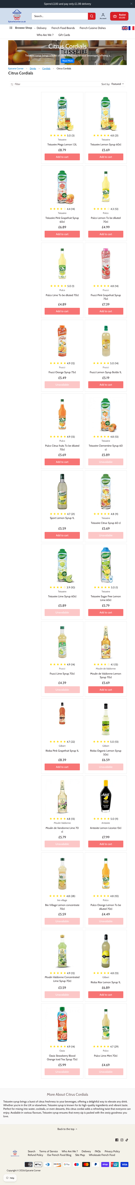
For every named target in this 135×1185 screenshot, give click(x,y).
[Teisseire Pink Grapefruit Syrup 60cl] (62, 186)
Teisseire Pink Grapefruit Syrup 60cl (62, 217)
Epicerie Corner (16, 68)
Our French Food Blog (59, 1155)
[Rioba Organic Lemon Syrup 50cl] (105, 719)
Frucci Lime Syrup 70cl (62, 671)
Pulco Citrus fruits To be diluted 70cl (62, 445)
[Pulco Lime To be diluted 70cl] (62, 264)
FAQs (98, 1151)
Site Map (80, 1155)
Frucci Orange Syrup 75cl (62, 370)
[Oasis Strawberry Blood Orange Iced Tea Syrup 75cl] (62, 1024)
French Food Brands (63, 28)
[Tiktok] (126, 1139)
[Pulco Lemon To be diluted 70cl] (105, 186)
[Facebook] (116, 1139)
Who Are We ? (45, 35)
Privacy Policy (112, 1151)
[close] (131, 4)
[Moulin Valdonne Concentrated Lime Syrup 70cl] (62, 951)
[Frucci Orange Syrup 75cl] (62, 341)
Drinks (33, 68)
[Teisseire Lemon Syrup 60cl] (105, 113)
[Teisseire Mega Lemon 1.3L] (62, 113)
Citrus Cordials (64, 68)
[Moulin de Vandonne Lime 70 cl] (62, 796)
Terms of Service (48, 1151)
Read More (67, 60)
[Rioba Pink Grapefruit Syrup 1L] (62, 713)
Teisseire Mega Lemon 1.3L (62, 142)
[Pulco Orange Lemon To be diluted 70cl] (105, 873)
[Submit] (91, 16)
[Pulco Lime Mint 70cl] (105, 1024)
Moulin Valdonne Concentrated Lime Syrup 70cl (62, 979)
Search (31, 1151)
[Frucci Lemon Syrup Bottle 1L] (105, 341)
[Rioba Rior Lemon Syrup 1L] (105, 951)
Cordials (46, 68)
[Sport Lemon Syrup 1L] (62, 491)
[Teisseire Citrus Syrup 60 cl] (105, 491)
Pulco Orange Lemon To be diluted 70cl (106, 904)
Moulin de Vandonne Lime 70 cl (62, 827)
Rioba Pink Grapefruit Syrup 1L (62, 748)
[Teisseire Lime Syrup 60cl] (62, 565)
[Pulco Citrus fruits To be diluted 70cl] (62, 414)
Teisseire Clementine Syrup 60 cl (106, 445)
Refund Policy (35, 1155)
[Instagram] (122, 1139)
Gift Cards (64, 35)
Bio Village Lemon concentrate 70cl (62, 904)
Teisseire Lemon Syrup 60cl (105, 142)
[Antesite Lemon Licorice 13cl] (105, 796)
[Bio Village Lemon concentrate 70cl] (62, 873)
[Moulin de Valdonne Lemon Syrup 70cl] (105, 642)
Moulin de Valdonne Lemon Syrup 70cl (105, 673)
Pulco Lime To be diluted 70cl (62, 293)
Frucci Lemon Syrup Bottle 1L (106, 370)
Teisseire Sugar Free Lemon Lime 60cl (106, 596)
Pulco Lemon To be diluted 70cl (106, 217)
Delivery (42, 28)
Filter (17, 84)
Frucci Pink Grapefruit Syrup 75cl (106, 294)
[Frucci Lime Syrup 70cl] (62, 642)
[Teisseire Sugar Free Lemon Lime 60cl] (105, 565)
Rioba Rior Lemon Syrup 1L (106, 980)
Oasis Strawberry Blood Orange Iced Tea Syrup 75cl (62, 1055)
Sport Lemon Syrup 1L (62, 518)
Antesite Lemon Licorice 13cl (105, 825)
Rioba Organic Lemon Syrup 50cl (105, 750)
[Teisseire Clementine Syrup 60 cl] (105, 414)
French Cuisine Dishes (93, 28)
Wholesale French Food (102, 1155)
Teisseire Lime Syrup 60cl (62, 594)
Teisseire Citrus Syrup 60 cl (106, 521)
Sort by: (105, 84)
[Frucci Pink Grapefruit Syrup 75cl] (105, 264)
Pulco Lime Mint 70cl (105, 1053)
